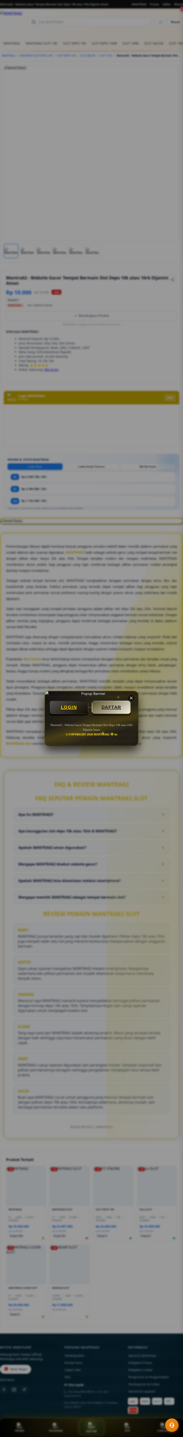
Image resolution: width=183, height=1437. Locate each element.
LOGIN (69, 707)
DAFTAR (111, 707)
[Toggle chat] (172, 1425)
